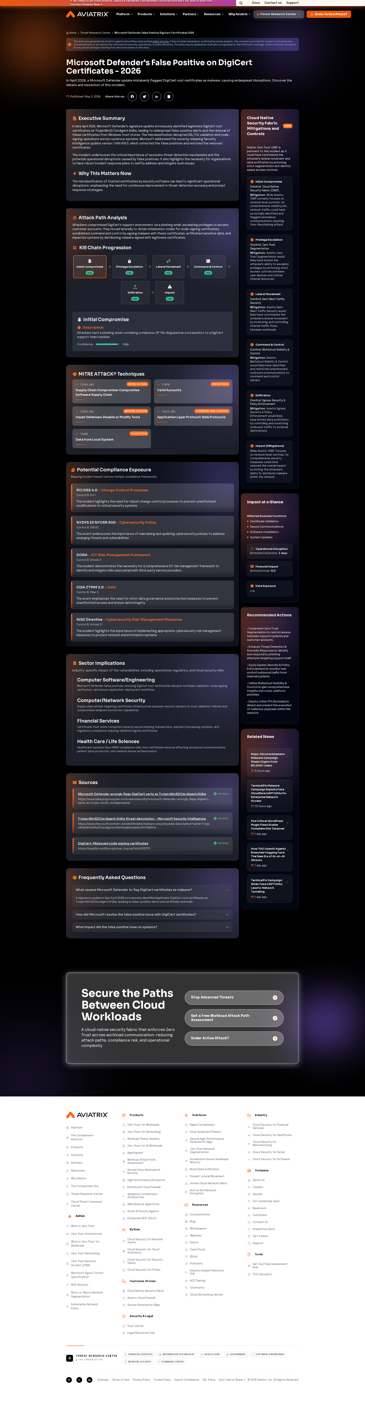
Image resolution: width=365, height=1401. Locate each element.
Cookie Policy (162, 1380)
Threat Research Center (95, 33)
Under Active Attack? (331, 14)
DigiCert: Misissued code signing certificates (113, 843)
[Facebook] (132, 96)
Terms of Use (120, 1380)
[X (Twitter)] (144, 96)
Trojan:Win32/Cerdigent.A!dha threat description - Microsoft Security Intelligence (142, 819)
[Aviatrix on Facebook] (69, 1380)
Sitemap (103, 1380)
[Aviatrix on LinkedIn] (89, 1380)
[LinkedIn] (156, 96)
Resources (212, 14)
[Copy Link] (168, 96)
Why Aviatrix (238, 14)
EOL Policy (209, 1380)
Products (145, 14)
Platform (123, 14)
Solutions (167, 14)
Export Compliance (187, 1380)
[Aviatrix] (87, 14)
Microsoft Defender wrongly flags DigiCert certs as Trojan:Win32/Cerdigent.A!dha (142, 794)
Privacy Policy (141, 1380)
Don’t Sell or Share (231, 1380)
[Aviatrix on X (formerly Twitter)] (79, 1380)
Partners (189, 14)
